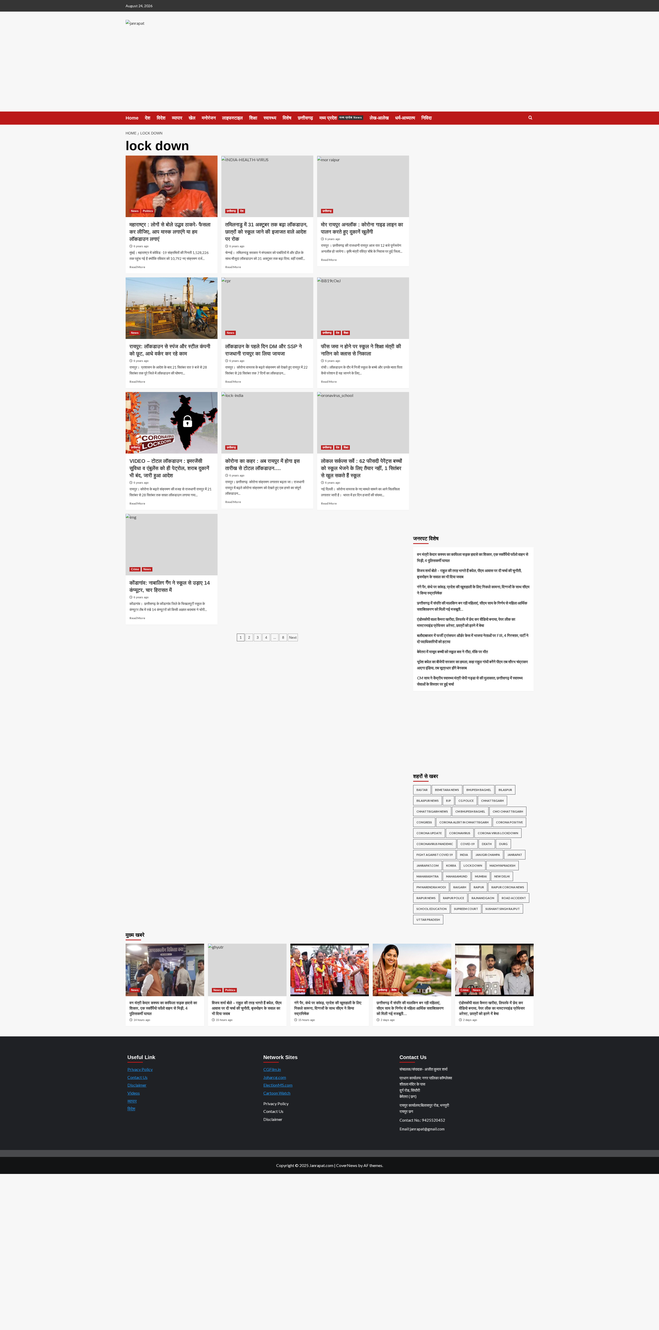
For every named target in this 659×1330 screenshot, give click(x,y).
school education (432, 908)
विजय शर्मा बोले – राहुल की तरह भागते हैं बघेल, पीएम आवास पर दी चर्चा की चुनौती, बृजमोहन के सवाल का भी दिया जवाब (469, 573)
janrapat (514, 854)
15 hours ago (306, 1019)
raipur (479, 887)
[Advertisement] (329, 73)
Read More (137, 267)
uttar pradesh (428, 919)
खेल (192, 118)
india (464, 854)
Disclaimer (136, 1084)
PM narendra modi (431, 887)
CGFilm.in (272, 1069)
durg (503, 844)
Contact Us (137, 1077)
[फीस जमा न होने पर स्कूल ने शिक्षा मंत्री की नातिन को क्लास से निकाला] (363, 308)
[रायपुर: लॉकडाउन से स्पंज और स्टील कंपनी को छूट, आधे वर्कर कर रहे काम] (172, 308)
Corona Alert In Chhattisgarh (464, 822)
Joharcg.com (274, 1077)
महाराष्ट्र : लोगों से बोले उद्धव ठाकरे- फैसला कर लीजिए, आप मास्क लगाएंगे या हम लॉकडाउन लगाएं (170, 232)
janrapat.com (428, 865)
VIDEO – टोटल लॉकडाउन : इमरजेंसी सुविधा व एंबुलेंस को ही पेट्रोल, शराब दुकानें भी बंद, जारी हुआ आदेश (169, 468)
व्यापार (177, 118)
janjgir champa (487, 854)
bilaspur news (428, 800)
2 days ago (388, 1019)
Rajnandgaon (483, 898)
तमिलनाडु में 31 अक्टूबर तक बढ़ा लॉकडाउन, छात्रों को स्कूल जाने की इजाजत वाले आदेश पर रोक (266, 232)
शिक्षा (253, 118)
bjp (448, 800)
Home (132, 118)
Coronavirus (459, 833)
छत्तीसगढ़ (305, 118)
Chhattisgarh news (432, 811)
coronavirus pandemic (435, 844)
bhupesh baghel (478, 789)
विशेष (287, 118)
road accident (514, 898)
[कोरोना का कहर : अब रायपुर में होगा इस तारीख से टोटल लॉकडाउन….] (267, 422)
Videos (133, 1092)
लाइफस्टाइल (232, 118)
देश (147, 118)
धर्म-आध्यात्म (405, 118)
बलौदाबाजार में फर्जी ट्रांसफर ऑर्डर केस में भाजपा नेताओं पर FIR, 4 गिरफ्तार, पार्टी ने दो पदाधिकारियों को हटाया (472, 638)
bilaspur (505, 789)
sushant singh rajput (502, 908)
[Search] (530, 117)
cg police (466, 800)
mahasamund (456, 876)
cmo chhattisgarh (508, 811)
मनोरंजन (209, 118)
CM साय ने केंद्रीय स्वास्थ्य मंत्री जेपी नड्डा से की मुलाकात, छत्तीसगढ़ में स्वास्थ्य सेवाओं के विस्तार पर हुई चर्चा (470, 681)
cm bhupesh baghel (470, 811)
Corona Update (429, 833)
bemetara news (447, 789)
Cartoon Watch (276, 1092)
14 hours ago (142, 1019)
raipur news (426, 898)
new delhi (502, 876)
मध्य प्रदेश (340, 118)
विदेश (161, 118)
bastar (422, 789)
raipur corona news (507, 887)
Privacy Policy (140, 1069)
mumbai (481, 876)
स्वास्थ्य (270, 118)
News (134, 210)
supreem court (466, 908)
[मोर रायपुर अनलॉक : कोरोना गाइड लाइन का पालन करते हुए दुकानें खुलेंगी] (363, 186)
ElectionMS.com (277, 1084)
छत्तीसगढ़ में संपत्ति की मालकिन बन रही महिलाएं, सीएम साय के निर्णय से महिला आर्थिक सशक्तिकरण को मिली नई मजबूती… (472, 606)
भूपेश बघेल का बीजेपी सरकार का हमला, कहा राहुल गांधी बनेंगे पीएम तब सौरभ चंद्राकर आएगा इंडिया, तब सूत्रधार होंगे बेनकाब (472, 664)
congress (424, 822)
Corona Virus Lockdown (498, 833)
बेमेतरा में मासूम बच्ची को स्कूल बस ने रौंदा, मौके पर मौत (452, 651)
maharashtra (428, 876)
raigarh (459, 887)
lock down (473, 865)
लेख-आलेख (379, 118)
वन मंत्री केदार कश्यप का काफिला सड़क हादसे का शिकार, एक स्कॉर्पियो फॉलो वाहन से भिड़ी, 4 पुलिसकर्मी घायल (472, 557)
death (487, 844)
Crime (135, 569)
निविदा (426, 118)
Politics (148, 210)
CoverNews (346, 1165)
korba (451, 865)
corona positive (509, 822)
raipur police (453, 898)
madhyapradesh (502, 865)
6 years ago (141, 246)
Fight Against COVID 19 (435, 854)
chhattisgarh (492, 800)
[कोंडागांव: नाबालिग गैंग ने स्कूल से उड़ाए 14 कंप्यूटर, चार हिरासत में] (172, 544)
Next (293, 637)
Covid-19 (467, 844)
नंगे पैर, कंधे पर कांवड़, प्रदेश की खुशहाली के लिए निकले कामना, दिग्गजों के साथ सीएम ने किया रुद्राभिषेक (473, 589)
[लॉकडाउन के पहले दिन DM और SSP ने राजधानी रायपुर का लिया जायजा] (267, 308)
